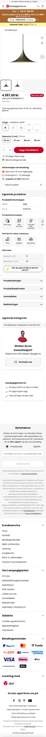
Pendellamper (11, 30)
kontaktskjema (29, 511)
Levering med (11, 676)
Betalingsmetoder (11, 539)
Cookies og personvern (13, 621)
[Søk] (38, 6)
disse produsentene (29, 474)
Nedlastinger (11, 304)
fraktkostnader (29, 726)
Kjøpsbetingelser (10, 625)
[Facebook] (15, 700)
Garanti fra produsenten (14, 561)
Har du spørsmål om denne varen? (25, 269)
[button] (6, 85)
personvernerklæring (33, 513)
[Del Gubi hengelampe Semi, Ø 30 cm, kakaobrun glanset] (42, 43)
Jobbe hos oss (9, 593)
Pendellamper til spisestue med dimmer (22, 325)
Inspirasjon (7, 607)
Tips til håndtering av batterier (23, 713)
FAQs (4, 531)
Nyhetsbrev (8, 585)
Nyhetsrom (20, 607)
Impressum (7, 630)
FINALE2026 (21, 20)
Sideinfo (7, 615)
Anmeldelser (8, 598)
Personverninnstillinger (17, 706)
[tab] (23, 543)
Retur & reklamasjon (12, 557)
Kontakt (6, 535)
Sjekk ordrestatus (11, 544)
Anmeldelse (10, 296)
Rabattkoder (8, 602)
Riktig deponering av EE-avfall (23, 717)
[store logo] (17, 6)
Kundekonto (8, 553)
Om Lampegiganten (15, 570)
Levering (6, 548)
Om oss (6, 576)
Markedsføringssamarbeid (15, 580)
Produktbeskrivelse (14, 288)
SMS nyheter (8, 589)
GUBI (25, 204)
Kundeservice (11, 525)
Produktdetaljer (12, 280)
